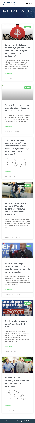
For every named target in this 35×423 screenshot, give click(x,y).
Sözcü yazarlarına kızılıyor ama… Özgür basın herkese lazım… (17, 324)
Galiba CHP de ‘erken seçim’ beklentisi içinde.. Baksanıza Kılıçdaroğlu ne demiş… (17, 108)
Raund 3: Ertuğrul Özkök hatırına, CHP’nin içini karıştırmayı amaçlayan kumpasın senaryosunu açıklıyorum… (15, 209)
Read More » (8, 73)
